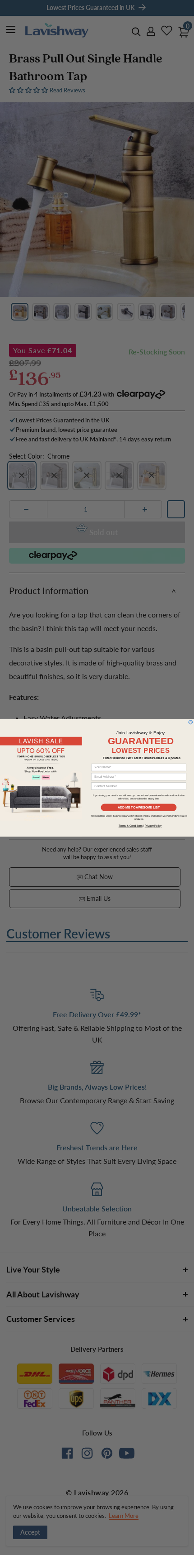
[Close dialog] (191, 722)
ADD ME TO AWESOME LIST (139, 807)
